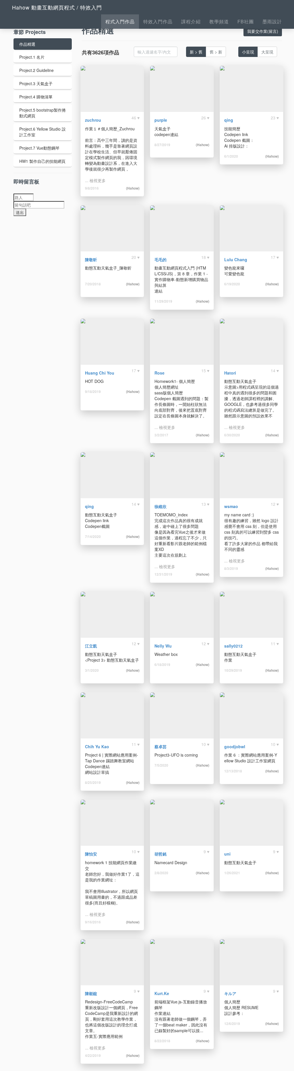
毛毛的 (160, 259)
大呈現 (267, 52)
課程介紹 (191, 21)
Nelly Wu (163, 646)
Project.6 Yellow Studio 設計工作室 (42, 132)
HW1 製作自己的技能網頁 (42, 161)
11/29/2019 (163, 301)
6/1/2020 (231, 156)
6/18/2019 (162, 664)
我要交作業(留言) (262, 31)
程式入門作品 (120, 21)
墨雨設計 (272, 21)
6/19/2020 (232, 284)
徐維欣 (160, 506)
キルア (230, 993)
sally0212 (233, 646)
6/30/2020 (232, 435)
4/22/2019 (93, 1055)
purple (160, 120)
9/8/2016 (92, 188)
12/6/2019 (232, 1023)
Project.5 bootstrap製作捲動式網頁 (42, 113)
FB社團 (245, 21)
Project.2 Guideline (36, 70)
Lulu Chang (235, 259)
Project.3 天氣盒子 (36, 83)
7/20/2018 (93, 284)
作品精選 (27, 44)
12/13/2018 (233, 771)
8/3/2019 (231, 568)
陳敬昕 (91, 259)
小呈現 (248, 52)
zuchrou (93, 120)
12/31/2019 (163, 574)
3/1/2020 (92, 670)
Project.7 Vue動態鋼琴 (39, 148)
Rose (159, 373)
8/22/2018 (162, 1040)
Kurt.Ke (161, 993)
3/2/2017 (161, 435)
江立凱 (91, 646)
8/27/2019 (162, 144)
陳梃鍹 (91, 993)
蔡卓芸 (160, 746)
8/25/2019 (93, 782)
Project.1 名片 (32, 57)
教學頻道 (219, 21)
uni (227, 854)
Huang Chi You (99, 373)
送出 (20, 212)
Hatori (230, 373)
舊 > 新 (216, 52)
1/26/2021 (232, 872)
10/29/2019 (233, 670)
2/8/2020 (161, 872)
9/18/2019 (93, 391)
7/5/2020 (161, 765)
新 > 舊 (196, 52)
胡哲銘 (160, 854)
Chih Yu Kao (97, 746)
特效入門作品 (158, 21)
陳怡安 (91, 854)
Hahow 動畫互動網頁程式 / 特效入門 (57, 7)
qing (228, 120)
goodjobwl (234, 746)
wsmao (231, 506)
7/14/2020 (93, 536)
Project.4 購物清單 (36, 97)
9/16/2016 (93, 922)
